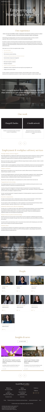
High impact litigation (7, 50)
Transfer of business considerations (10, 65)
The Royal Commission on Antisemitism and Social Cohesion (17, 400)
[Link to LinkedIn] (34, 393)
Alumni (40, 400)
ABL (6, 2)
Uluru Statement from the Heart (6, 407)
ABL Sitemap (31, 403)
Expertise (5, 4)
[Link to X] (38, 393)
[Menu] (43, 1)
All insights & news (22, 341)
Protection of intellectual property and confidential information (14, 56)
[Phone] (4, 291)
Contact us (36, 388)
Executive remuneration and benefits (10, 59)
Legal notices (27, 403)
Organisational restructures (8, 52)
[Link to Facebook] (36, 393)
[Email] (2, 291)
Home (2, 4)
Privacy (5, 400)
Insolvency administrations (33, 400)
